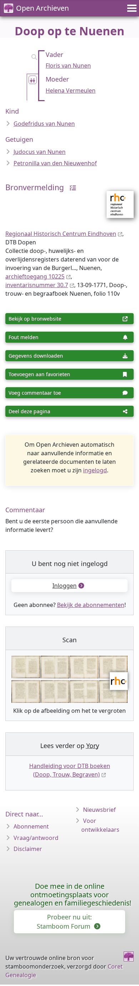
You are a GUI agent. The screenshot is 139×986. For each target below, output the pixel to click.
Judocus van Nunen (40, 152)
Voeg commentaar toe (35, 392)
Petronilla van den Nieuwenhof (55, 163)
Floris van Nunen (68, 65)
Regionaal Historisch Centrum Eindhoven (60, 234)
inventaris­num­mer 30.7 (36, 285)
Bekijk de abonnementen (90, 605)
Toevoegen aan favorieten (39, 374)
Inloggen (64, 586)
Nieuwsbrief (99, 810)
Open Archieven (42, 8)
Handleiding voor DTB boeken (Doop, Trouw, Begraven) (69, 770)
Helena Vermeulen (71, 90)
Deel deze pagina (29, 411)
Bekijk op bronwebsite (35, 318)
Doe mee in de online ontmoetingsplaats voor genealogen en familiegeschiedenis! (72, 894)
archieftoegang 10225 (35, 276)
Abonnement (31, 826)
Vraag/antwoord (36, 838)
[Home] (129, 956)
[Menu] (131, 8)
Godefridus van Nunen (44, 124)
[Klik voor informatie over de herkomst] (71, 187)
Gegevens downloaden (36, 355)
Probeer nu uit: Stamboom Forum (64, 921)
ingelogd (95, 470)
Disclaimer (28, 849)
